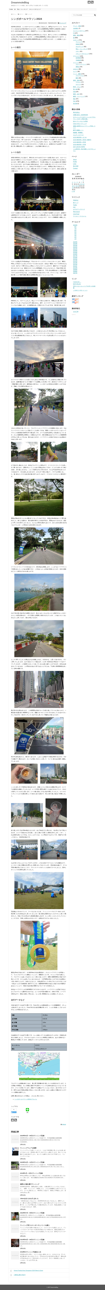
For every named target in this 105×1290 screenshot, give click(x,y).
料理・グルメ (77, 87)
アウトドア (76, 56)
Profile (11, 9)
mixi (74, 207)
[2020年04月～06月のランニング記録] (15, 1139)
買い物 (75, 89)
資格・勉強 (76, 35)
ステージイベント (81, 64)
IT (73, 33)
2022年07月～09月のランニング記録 (32, 1213)
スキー (78, 51)
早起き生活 (76, 211)
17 (74, 186)
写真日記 (75, 200)
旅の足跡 (75, 166)
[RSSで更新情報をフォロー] (92, 2)
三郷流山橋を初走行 (20, 1275)
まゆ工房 (75, 311)
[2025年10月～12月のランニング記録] (15, 1166)
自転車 (78, 44)
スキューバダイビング (35, 9)
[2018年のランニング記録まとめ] (15, 1255)
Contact (75, 168)
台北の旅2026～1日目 (79, 144)
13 (80, 184)
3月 (75, 235)
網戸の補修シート (78, 130)
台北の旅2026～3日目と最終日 (82, 139)
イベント (75, 62)
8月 (75, 227)
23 (73, 187)
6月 (75, 230)
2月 (75, 237)
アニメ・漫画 (77, 26)
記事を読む (23, 1144)
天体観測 (78, 60)
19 (78, 186)
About (75, 159)
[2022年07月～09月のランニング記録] (15, 1216)
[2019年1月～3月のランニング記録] (15, 1176)
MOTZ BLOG (77, 284)
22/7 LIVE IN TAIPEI (79, 147)
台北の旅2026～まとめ (80, 137)
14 (82, 184)
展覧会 (78, 66)
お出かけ (75, 69)
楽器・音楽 (76, 80)
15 (83, 184)
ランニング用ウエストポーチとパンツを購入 (35, 1225)
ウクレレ (78, 82)
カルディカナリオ (78, 135)
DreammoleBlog (20, 2)
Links (74, 164)
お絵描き (75, 28)
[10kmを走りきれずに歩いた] (15, 1202)
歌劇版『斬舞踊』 (78, 132)
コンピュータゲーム (79, 30)
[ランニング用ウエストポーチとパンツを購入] (15, 1229)
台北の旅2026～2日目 (79, 142)
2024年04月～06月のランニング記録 (32, 1239)
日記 (74, 101)
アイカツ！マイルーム (79, 216)
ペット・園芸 (77, 74)
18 (76, 186)
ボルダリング (80, 46)
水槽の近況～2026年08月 (80, 115)
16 (73, 186)
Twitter (75, 205)
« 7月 (73, 191)
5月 (75, 232)
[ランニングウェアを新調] (15, 1151)
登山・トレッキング (22, 9)
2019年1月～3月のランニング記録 (31, 1173)
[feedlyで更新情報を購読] (89, 2)
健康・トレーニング (79, 96)
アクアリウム (80, 75)
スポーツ (75, 40)
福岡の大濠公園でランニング (29, 1184)
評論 (74, 91)
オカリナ (78, 84)
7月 (75, 228)
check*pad (76, 214)
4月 (75, 233)
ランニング (62, 23)
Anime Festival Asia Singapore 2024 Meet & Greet (28, 1270)
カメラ (75, 71)
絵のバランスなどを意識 (80, 121)
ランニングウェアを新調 (28, 1148)
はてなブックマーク (79, 209)
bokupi (64, 1124)
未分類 (75, 103)
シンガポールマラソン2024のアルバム (25, 1099)
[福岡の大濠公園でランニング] (15, 1187)
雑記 (74, 99)
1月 (75, 239)
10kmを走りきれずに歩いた (29, 1198)
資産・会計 (76, 94)
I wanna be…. (77, 282)
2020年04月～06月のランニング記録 (32, 1135)
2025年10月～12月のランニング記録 (32, 1162)
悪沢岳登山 (76, 112)
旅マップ (75, 202)
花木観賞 (78, 58)
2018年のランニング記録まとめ (30, 1252)
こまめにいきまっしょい (80, 290)
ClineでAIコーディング (80, 123)
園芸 (77, 78)
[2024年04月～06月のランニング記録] (15, 1243)
